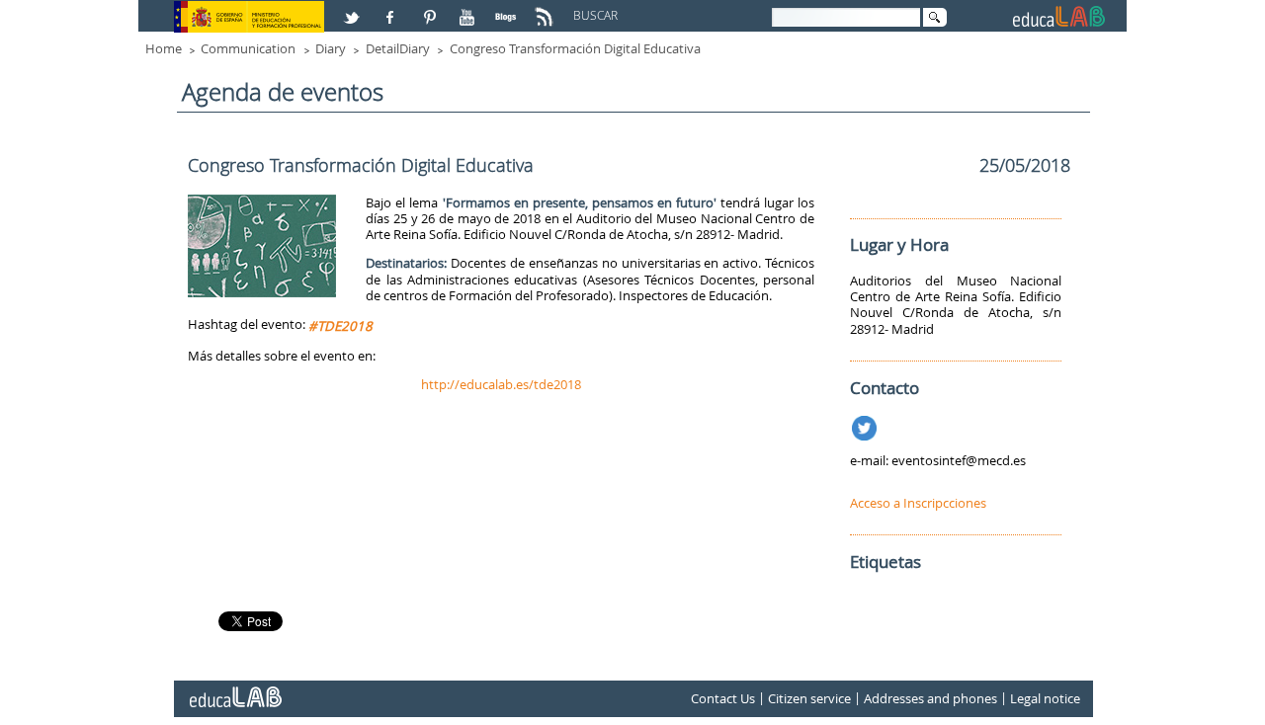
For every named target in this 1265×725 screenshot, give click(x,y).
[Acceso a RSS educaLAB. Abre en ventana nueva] (546, 9)
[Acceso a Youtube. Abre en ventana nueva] (469, 9)
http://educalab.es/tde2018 (501, 384)
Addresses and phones (930, 699)
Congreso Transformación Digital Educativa (575, 48)
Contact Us (723, 699)
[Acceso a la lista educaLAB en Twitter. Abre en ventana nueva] (354, 9)
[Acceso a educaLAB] (234, 689)
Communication (248, 48)
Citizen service (809, 699)
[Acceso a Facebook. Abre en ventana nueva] (392, 9)
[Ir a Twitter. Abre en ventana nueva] (866, 425)
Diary (330, 48)
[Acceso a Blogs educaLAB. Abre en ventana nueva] (508, 9)
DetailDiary (398, 48)
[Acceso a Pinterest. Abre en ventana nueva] (431, 9)
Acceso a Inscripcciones (918, 503)
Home (163, 48)
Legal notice (1045, 699)
